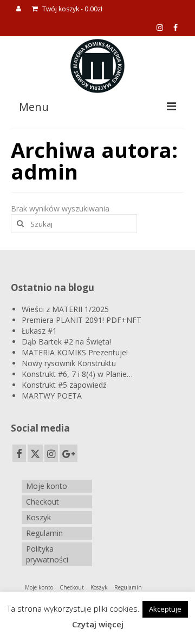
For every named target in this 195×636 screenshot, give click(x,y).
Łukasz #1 (39, 331)
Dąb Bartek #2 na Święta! (66, 341)
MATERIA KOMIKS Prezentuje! (75, 352)
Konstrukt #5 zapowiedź (64, 385)
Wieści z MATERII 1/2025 (65, 309)
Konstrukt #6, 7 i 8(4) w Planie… (77, 374)
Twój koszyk (71, 9)
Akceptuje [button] (165, 609)
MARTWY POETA (52, 395)
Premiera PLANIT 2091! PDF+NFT (81, 320)
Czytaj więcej (97, 624)
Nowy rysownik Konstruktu (69, 363)
